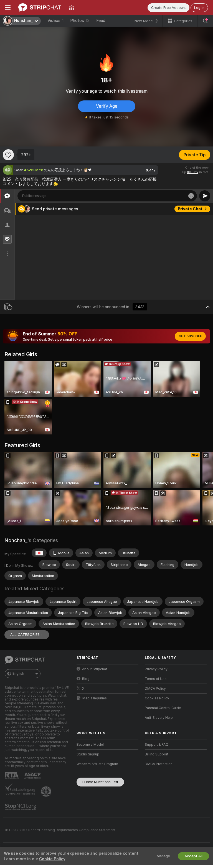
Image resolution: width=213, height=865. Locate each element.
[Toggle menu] (8, 7)
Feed (100, 20)
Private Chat (190, 209)
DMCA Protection (159, 764)
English (18, 674)
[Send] (204, 195)
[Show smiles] (191, 196)
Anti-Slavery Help (159, 718)
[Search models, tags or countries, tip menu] (205, 21)
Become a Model (90, 745)
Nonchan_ (15, 540)
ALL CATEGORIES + (26, 635)
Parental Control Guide (163, 708)
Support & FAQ (156, 745)
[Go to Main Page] (40, 7)
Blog (86, 679)
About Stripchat (94, 669)
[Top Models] (71, 7)
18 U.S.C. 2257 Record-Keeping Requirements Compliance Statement (60, 830)
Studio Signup (88, 754)
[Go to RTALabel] (12, 775)
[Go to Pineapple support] (46, 791)
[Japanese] (39, 552)
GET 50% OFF (190, 336)
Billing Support (156, 754)
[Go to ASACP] (33, 776)
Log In (199, 8)
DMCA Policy (155, 689)
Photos (80, 20)
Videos (55, 20)
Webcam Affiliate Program (97, 764)
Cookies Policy (157, 698)
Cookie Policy (52, 859)
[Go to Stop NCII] (21, 807)
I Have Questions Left (100, 782)
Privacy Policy (156, 669)
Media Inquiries (94, 698)
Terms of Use (155, 679)
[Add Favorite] (8, 154)
